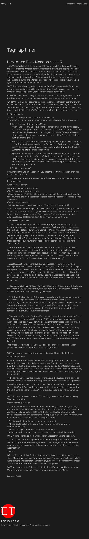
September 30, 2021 (14, 476)
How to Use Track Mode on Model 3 (34, 62)
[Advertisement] (44, 24)
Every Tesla (6, 3)
